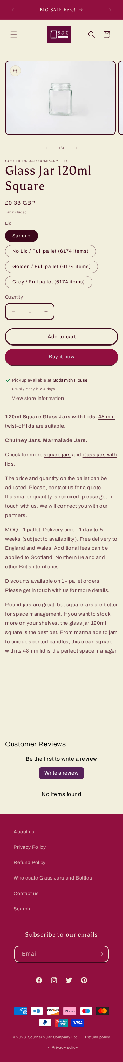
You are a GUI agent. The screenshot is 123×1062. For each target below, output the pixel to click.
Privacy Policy (30, 847)
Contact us (26, 893)
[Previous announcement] (12, 9)
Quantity (14, 297)
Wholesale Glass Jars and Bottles (53, 878)
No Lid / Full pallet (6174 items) (50, 251)
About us (24, 831)
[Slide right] (76, 147)
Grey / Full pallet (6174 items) (48, 282)
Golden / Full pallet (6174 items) (51, 266)
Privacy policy (65, 1047)
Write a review (61, 773)
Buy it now (62, 356)
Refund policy (97, 1037)
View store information (38, 398)
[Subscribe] (100, 954)
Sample (21, 235)
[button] (13, 34)
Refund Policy (30, 862)
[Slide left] (46, 147)
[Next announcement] (110, 9)
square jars (57, 454)
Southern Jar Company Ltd (53, 1037)
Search (22, 908)
